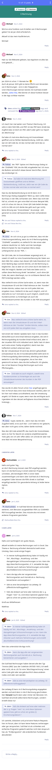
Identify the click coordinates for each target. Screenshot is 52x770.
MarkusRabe (10, 507)
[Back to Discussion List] (2, 2)
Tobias (8, 164)
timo (7, 236)
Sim (8, 319)
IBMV (9, 626)
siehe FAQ (13, 93)
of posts (24, 3)
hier (30, 388)
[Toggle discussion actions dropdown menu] (49, 2)
